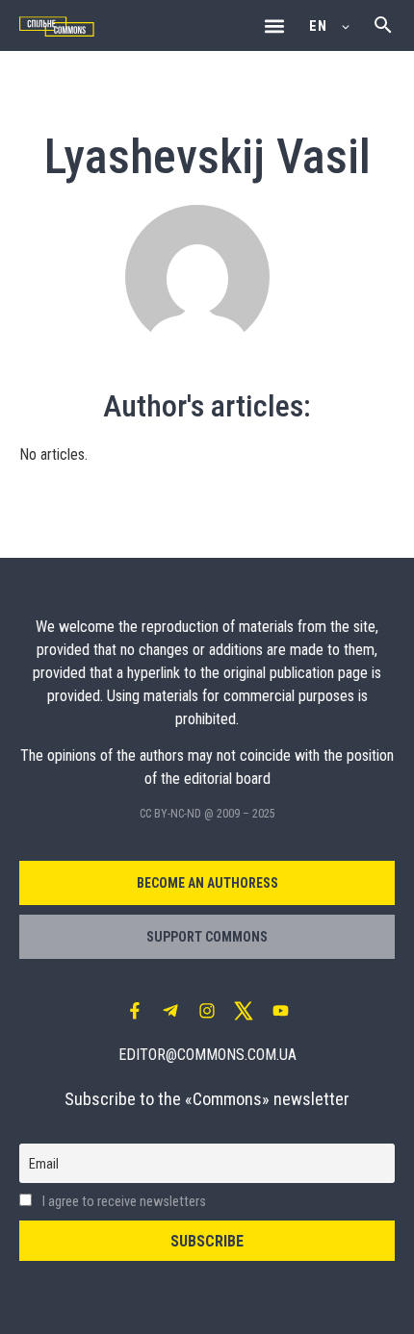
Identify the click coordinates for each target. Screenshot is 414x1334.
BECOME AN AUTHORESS (207, 883)
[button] (274, 25)
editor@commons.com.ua (207, 1054)
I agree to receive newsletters (122, 1202)
